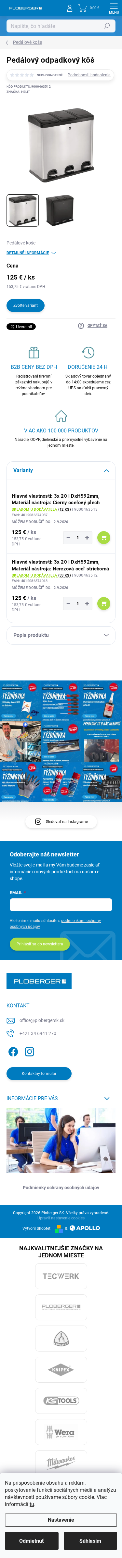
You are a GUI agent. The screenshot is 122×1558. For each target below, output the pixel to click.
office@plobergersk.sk (42, 1020)
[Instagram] (28, 1050)
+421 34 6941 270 (38, 1033)
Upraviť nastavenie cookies (61, 1218)
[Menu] (114, 8)
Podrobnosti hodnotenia (89, 75)
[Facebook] (12, 1050)
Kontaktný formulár (39, 1073)
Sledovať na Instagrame (67, 821)
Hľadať (107, 26)
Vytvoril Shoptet (36, 1228)
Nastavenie (61, 1520)
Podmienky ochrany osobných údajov (61, 1187)
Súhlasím (90, 1541)
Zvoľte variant (25, 305)
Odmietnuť (31, 1541)
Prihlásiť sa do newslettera (40, 944)
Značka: (18, 91)
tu (32, 1504)
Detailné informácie (28, 253)
